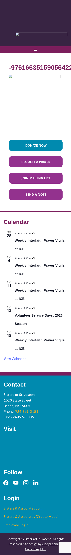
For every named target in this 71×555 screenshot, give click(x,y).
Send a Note (36, 194)
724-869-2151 (26, 411)
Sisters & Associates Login (24, 508)
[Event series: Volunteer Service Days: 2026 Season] (33, 307)
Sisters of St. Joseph (36, 14)
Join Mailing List (36, 178)
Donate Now (36, 145)
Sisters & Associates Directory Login (32, 516)
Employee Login (16, 525)
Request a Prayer (35, 162)
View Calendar (15, 358)
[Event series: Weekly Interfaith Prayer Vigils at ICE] (33, 232)
